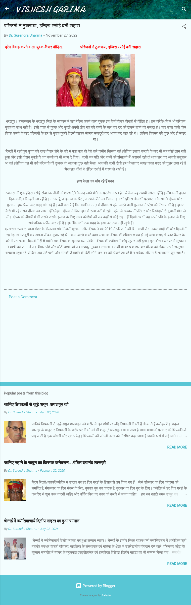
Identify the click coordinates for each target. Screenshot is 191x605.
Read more (177, 447)
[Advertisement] (95, 339)
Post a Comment (23, 297)
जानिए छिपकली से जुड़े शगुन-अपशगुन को (36, 404)
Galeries (106, 595)
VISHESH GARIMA (50, 9)
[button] (184, 27)
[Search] (184, 10)
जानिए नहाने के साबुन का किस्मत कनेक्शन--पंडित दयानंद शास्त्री (55, 463)
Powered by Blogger (98, 586)
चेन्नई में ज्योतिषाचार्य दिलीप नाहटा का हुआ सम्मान (41, 521)
